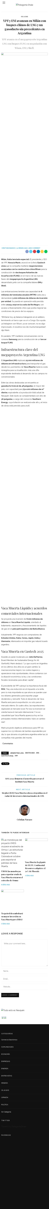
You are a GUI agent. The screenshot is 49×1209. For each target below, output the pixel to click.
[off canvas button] (4, 2)
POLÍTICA (4, 1105)
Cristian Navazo (8, 248)
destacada (30, 753)
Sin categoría (6, 1112)
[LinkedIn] (25, 825)
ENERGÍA (4, 1069)
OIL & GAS (24, 16)
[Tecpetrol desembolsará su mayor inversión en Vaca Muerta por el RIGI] (12, 899)
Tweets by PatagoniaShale (13, 1126)
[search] (45, 2)
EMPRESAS (5, 1061)
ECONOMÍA (5, 1054)
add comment (34, 248)
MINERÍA (4, 1083)
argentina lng (17, 753)
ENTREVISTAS (6, 1076)
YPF (16, 756)
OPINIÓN (4, 1097)
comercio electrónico (9, 1040)
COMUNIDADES (7, 1047)
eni (37, 753)
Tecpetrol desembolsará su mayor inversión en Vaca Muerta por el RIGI (12, 916)
